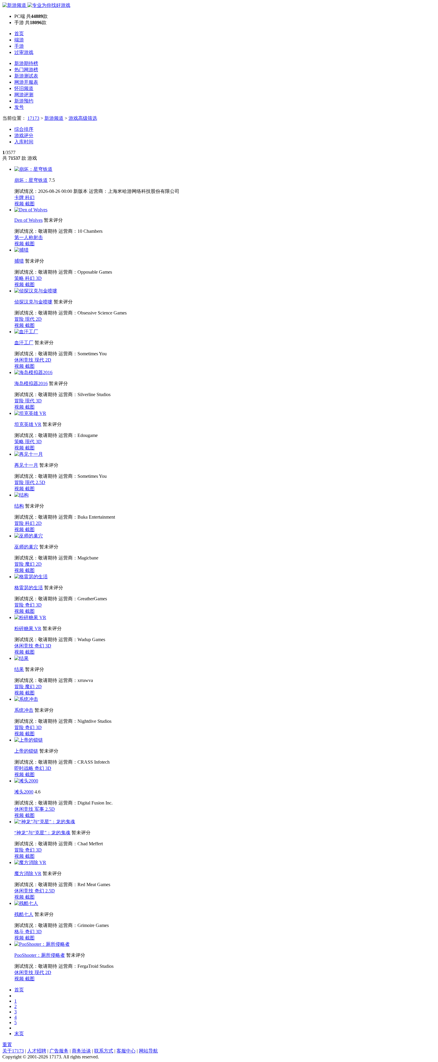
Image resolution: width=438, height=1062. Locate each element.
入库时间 (23, 141)
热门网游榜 (26, 69)
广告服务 (59, 1050)
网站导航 (148, 1050)
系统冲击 (23, 710)
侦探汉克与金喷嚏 (33, 301)
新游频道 (53, 118)
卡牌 (19, 197)
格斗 (19, 931)
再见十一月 (26, 465)
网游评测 (23, 94)
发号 (19, 107)
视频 (19, 203)
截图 (30, 203)
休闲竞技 (24, 359)
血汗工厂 (23, 342)
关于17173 (13, 1050)
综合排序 (23, 129)
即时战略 (24, 768)
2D (39, 319)
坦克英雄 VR (27, 424)
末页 (19, 1033)
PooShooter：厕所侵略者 (39, 955)
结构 (19, 505)
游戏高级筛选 (83, 118)
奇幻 (30, 604)
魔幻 (30, 564)
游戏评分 (23, 135)
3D (39, 278)
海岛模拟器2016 (31, 383)
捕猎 (19, 260)
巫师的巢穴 (26, 546)
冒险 (19, 319)
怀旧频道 (23, 88)
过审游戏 (23, 52)
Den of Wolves (28, 220)
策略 (19, 278)
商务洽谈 (81, 1050)
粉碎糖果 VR (27, 628)
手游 (19, 46)
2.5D (40, 482)
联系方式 (103, 1050)
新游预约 (23, 100)
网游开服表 (26, 82)
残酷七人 (23, 914)
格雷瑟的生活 (28, 587)
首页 (19, 33)
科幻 (30, 197)
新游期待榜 (26, 63)
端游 (19, 39)
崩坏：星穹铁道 (31, 180)
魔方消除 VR (27, 873)
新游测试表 (26, 75)
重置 (7, 1044)
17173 (33, 118)
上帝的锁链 (26, 751)
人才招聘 (36, 1050)
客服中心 (126, 1050)
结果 (19, 669)
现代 (30, 319)
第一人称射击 (28, 237)
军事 (40, 809)
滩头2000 (23, 791)
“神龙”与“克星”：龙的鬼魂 (42, 832)
